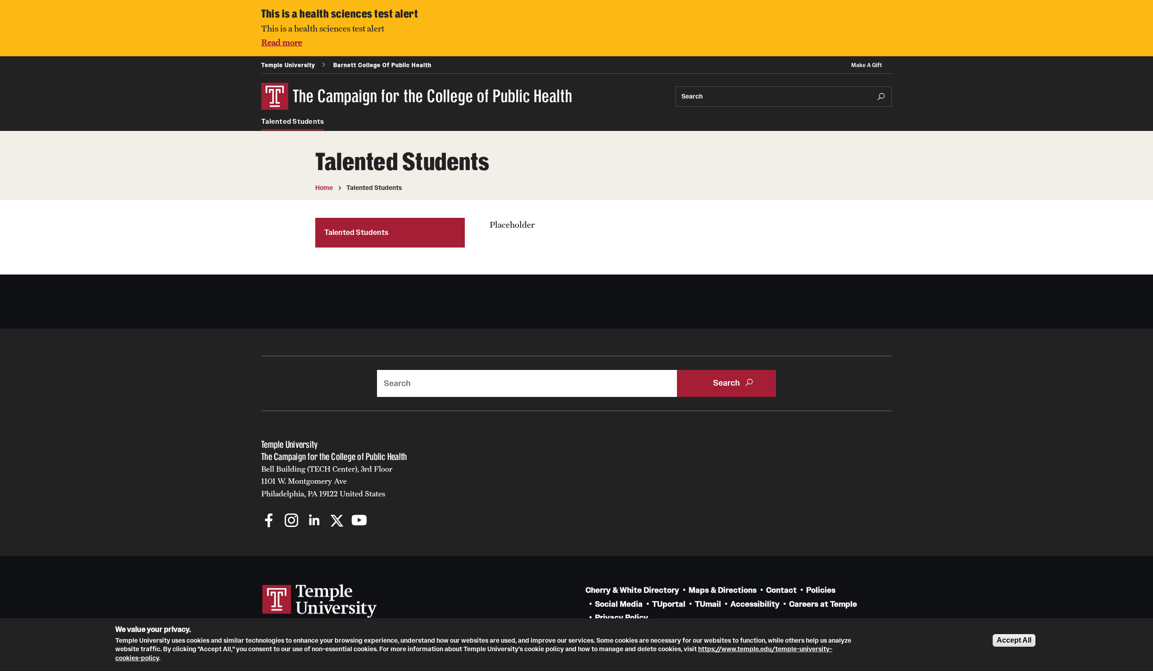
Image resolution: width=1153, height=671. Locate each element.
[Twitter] (337, 521)
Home (324, 188)
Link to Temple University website (319, 601)
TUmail (708, 604)
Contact (781, 590)
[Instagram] (292, 521)
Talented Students (292, 121)
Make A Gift (866, 65)
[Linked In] (314, 521)
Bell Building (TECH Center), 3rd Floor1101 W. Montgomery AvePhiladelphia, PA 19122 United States (326, 481)
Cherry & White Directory (632, 590)
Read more (281, 42)
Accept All (1014, 640)
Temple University (288, 65)
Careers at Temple (823, 604)
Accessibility (755, 604)
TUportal (668, 604)
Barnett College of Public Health (382, 65)
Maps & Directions (723, 590)
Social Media (619, 604)
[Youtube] (359, 521)
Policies (820, 590)
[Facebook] (269, 521)
